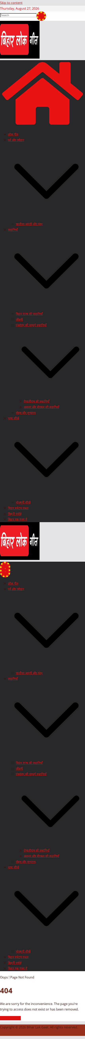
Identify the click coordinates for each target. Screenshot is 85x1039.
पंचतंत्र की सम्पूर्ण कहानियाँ (31, 325)
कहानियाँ (13, 229)
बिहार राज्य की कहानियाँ (29, 314)
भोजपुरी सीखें (23, 502)
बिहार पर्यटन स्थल (18, 508)
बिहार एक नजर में (17, 519)
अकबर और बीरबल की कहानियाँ (41, 407)
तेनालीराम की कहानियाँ (36, 401)
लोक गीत (13, 134)
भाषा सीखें (13, 418)
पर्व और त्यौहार (16, 140)
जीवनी (19, 319)
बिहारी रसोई (14, 514)
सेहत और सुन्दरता (26, 412)
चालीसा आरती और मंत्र (29, 224)
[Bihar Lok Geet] (42, 125)
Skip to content (11, 3)
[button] (46, 218)
